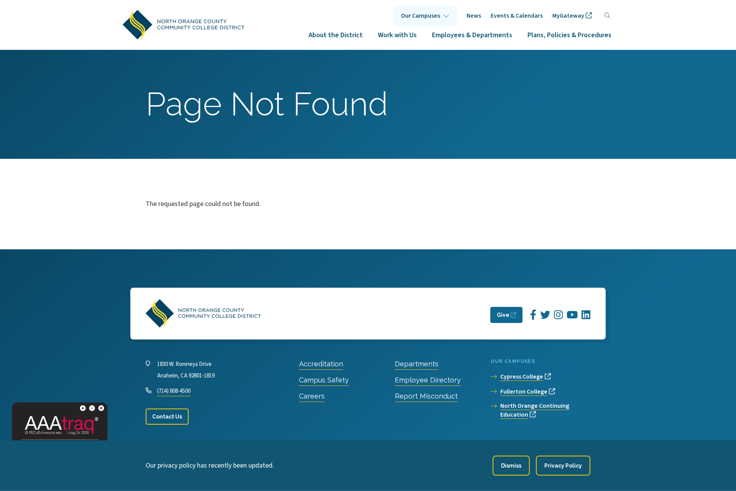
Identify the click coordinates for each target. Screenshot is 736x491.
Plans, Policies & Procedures (569, 35)
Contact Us (167, 417)
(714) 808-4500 (174, 391)
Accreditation (321, 364)
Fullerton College (523, 391)
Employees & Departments (472, 35)
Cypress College (521, 376)
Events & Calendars (517, 16)
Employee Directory (428, 380)
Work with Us (397, 35)
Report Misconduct (426, 396)
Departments (417, 364)
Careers (312, 396)
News (474, 16)
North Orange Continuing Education (534, 410)
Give (503, 315)
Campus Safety (324, 380)
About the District (336, 35)
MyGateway (568, 16)
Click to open (425, 16)
